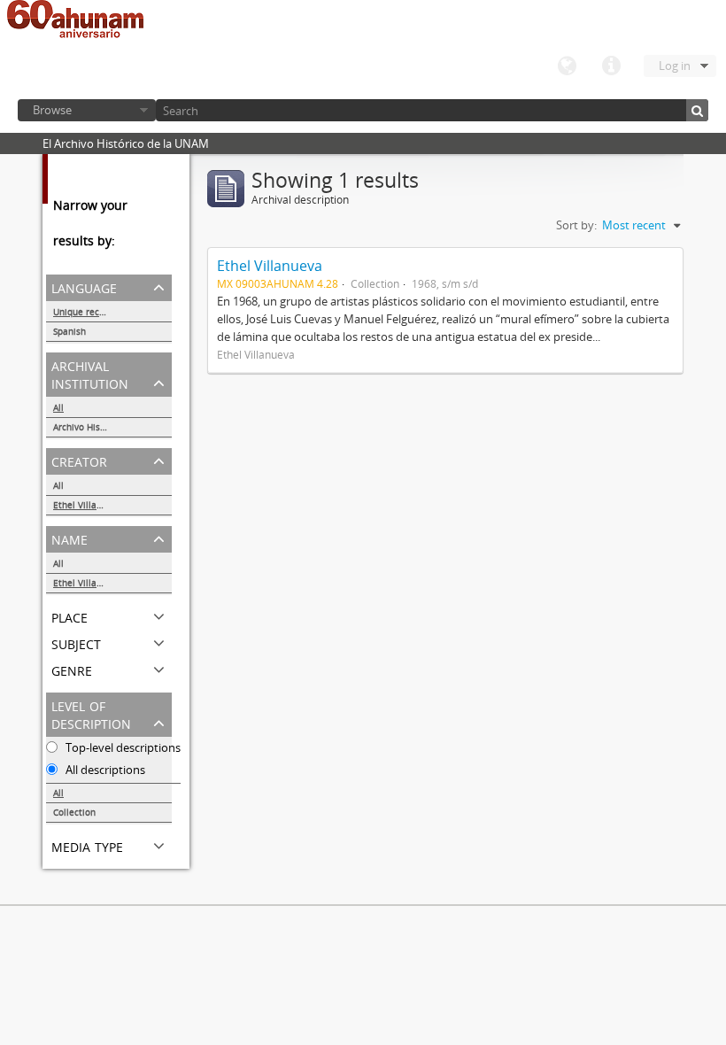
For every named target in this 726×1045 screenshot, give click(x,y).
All (58, 407)
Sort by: (576, 225)
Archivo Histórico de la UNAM (112, 427)
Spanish (69, 331)
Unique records (85, 312)
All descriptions (104, 770)
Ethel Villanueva (87, 505)
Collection (74, 812)
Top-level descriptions (122, 747)
